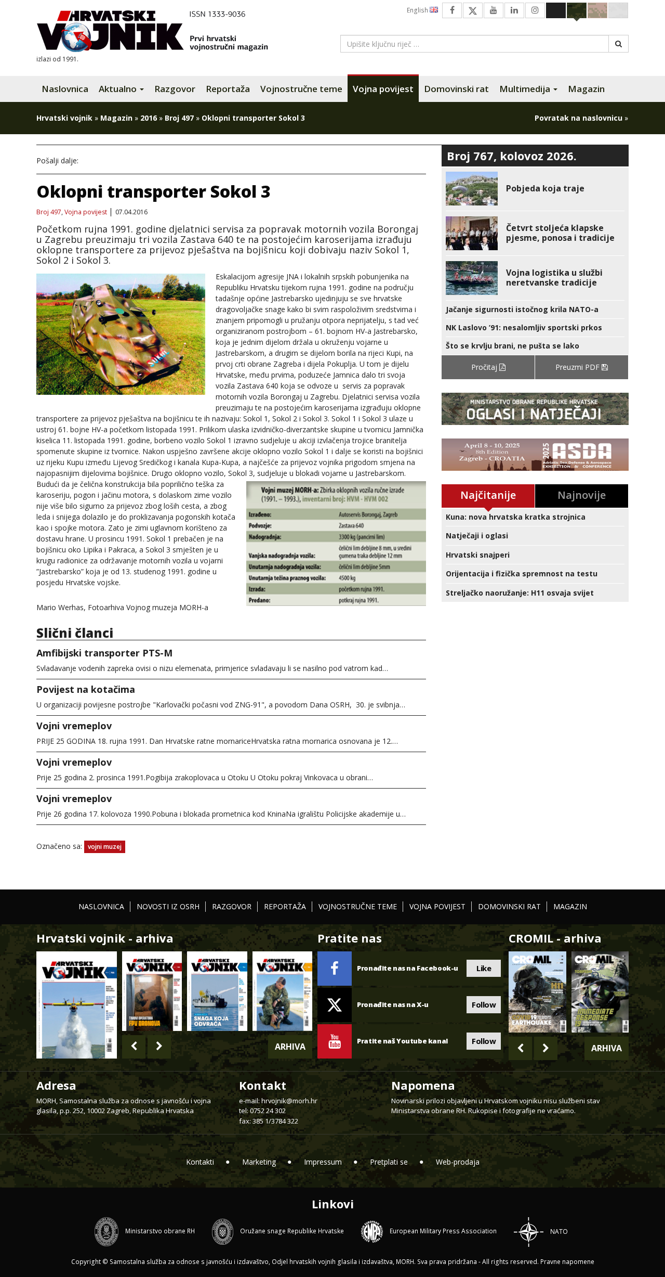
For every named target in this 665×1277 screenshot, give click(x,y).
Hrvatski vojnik (64, 118)
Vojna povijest (383, 89)
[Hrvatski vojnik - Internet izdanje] (159, 32)
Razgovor (174, 89)
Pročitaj (485, 367)
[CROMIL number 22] (600, 992)
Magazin (586, 89)
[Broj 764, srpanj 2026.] (217, 991)
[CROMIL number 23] (537, 992)
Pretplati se (389, 1162)
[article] (535, 188)
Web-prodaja (458, 1162)
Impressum (323, 1162)
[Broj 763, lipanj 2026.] (282, 991)
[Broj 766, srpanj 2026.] (76, 1004)
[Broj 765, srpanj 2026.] (152, 991)
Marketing (259, 1162)
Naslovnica (65, 89)
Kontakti (200, 1162)
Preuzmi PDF (578, 367)
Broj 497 (179, 118)
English (418, 10)
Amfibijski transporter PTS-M (104, 652)
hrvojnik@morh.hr (289, 1100)
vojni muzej (105, 846)
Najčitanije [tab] (488, 495)
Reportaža (228, 89)
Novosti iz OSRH (168, 906)
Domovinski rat (456, 89)
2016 (148, 118)
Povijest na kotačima (85, 689)
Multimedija (525, 89)
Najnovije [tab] (581, 495)
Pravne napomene (567, 1261)
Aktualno (119, 89)
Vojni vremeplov (74, 725)
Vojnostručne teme (301, 89)
